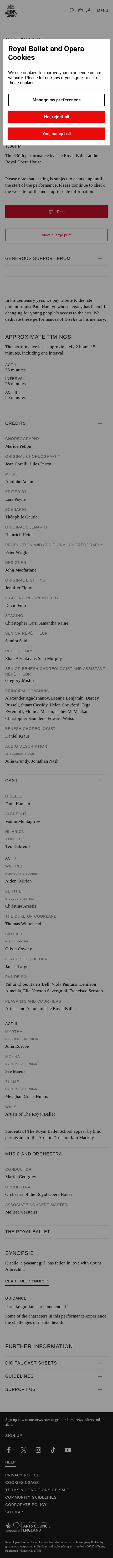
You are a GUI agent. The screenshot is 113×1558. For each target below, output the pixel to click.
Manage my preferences (57, 99)
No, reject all (56, 116)
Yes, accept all (56, 133)
